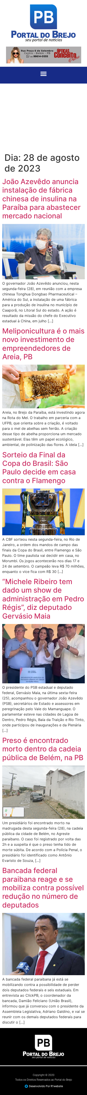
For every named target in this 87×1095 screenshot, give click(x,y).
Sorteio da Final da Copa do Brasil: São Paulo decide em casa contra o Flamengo (39, 467)
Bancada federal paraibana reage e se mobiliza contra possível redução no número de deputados (43, 887)
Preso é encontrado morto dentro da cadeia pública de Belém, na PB (42, 749)
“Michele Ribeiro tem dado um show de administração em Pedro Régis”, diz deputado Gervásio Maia (43, 598)
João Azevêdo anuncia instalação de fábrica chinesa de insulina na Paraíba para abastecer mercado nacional (41, 198)
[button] (44, 74)
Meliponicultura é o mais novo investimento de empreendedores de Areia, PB (43, 344)
